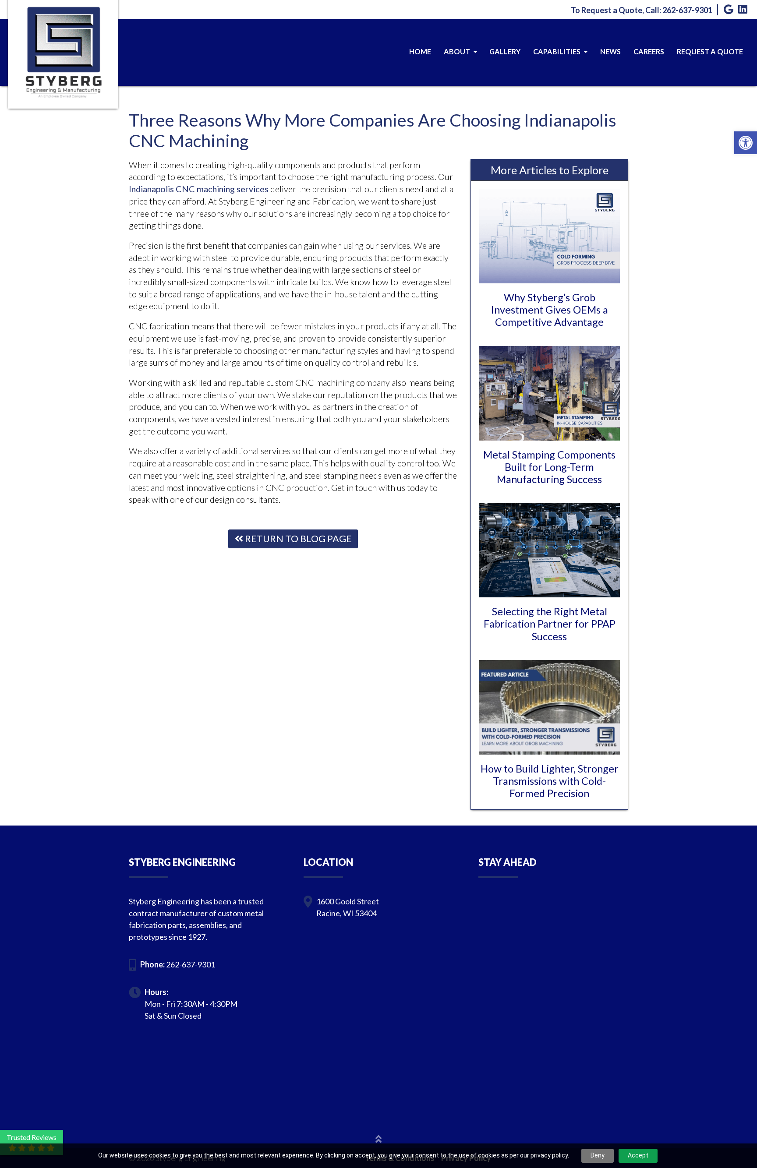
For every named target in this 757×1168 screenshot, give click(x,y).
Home (420, 51)
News (610, 51)
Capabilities (557, 51)
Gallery (504, 51)
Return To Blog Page (297, 538)
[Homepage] (63, 82)
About (457, 51)
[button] (745, 142)
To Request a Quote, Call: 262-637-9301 (641, 10)
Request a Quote (710, 51)
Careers (648, 51)
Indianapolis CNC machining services (199, 188)
